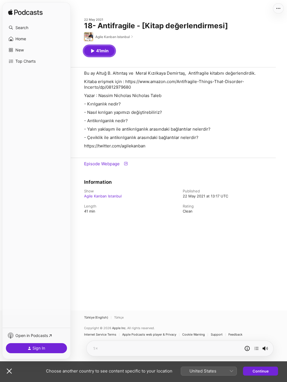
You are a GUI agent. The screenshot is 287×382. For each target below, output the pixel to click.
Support (217, 334)
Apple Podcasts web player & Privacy (149, 334)
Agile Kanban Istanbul (103, 196)
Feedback (235, 334)
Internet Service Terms (100, 334)
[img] (25, 12)
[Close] (9, 371)
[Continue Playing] (256, 348)
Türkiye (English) (96, 317)
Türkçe (119, 317)
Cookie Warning (193, 334)
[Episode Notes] (247, 348)
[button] (36, 27)
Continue (261, 371)
